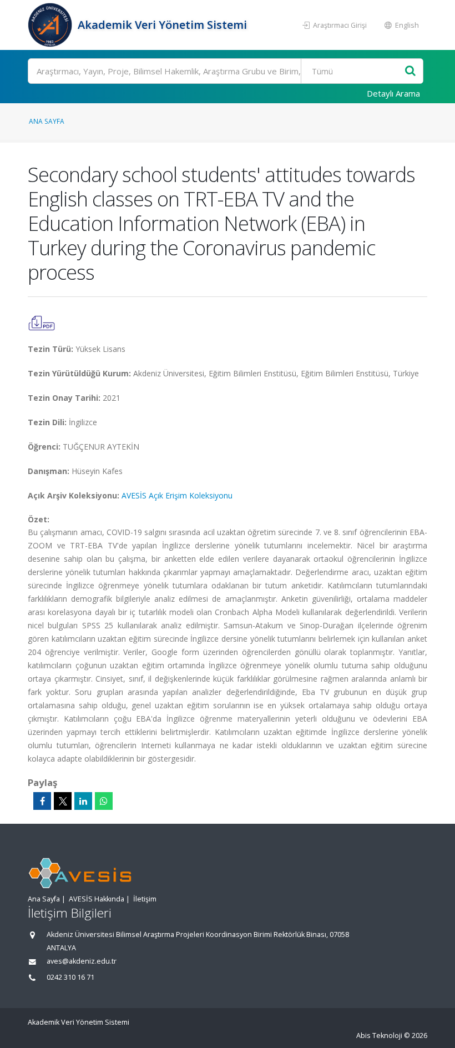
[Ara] (410, 71)
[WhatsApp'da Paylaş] (104, 801)
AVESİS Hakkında (96, 899)
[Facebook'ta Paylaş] (42, 801)
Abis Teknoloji (379, 1035)
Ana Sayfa (46, 121)
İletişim (144, 899)
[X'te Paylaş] (63, 801)
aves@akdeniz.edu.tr (82, 961)
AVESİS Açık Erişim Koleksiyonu (177, 495)
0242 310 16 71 (70, 977)
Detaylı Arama (393, 93)
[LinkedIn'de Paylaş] (83, 801)
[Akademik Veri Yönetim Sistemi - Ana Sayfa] (51, 25)
